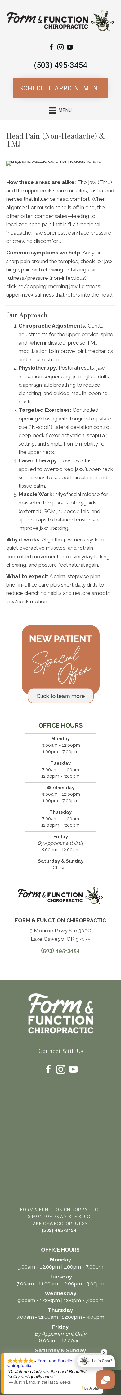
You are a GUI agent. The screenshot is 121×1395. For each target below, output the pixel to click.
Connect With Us (60, 1051)
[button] (60, 88)
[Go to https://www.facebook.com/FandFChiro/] (51, 48)
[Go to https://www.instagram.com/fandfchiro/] (60, 48)
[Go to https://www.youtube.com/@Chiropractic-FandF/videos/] (70, 48)
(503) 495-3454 (60, 65)
